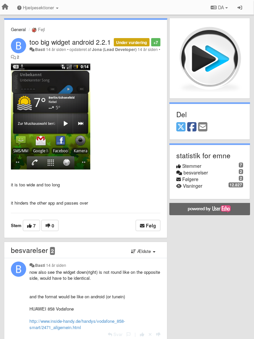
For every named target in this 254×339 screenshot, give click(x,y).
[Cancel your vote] (150, 334)
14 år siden (56, 265)
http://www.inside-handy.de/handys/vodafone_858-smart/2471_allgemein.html (77, 324)
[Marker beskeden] (128, 334)
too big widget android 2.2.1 (70, 42)
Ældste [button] (144, 251)
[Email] (202, 127)
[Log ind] (240, 7)
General (18, 29)
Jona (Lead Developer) (114, 49)
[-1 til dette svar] (158, 334)
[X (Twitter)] (181, 127)
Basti (40, 49)
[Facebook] (191, 127)
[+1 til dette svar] (142, 334)
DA (221, 7)
